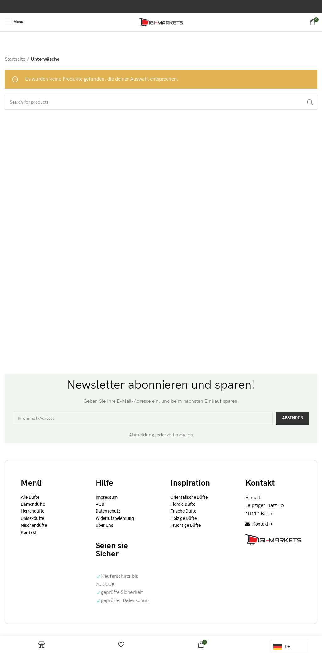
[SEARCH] (310, 102)
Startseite (15, 59)
